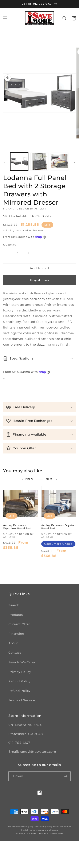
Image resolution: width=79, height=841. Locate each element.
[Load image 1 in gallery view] (19, 161)
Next (50, 479)
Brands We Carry (21, 662)
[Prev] (4, 162)
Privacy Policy (19, 672)
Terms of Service (21, 700)
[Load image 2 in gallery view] (39, 161)
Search (13, 605)
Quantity (9, 244)
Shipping (8, 230)
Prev (29, 479)
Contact (14, 653)
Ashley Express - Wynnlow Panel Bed (17, 527)
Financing (16, 634)
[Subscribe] (65, 776)
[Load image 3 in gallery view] (59, 161)
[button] (5, 18)
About (13, 643)
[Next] (74, 162)
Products (15, 615)
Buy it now (39, 280)
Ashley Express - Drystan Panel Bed (58, 527)
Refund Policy (19, 681)
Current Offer (19, 624)
